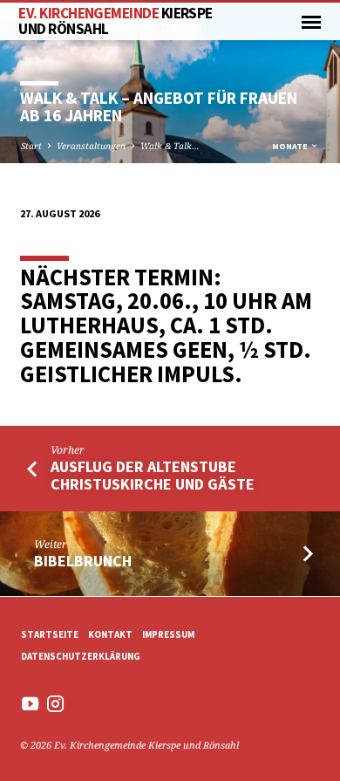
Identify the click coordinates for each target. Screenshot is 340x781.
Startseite (49, 634)
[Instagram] (55, 703)
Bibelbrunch (83, 561)
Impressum (168, 634)
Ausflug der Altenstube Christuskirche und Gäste (153, 475)
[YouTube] (30, 703)
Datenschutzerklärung (80, 656)
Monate (290, 146)
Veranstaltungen (91, 146)
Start (31, 146)
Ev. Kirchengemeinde (115, 20)
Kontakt (110, 634)
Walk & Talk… (170, 146)
